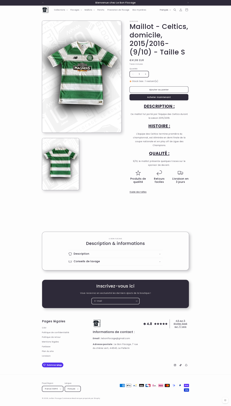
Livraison (46, 356)
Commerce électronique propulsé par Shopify (81, 398)
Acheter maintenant (159, 97)
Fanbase (46, 346)
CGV (44, 327)
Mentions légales (50, 341)
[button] (60, 10)
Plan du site (48, 351)
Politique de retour (51, 337)
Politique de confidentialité (55, 332)
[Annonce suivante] (188, 2)
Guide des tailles (138, 191)
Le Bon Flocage (55, 398)
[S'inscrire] (136, 301)
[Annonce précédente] (43, 2)
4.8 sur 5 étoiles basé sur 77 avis (180, 323)
